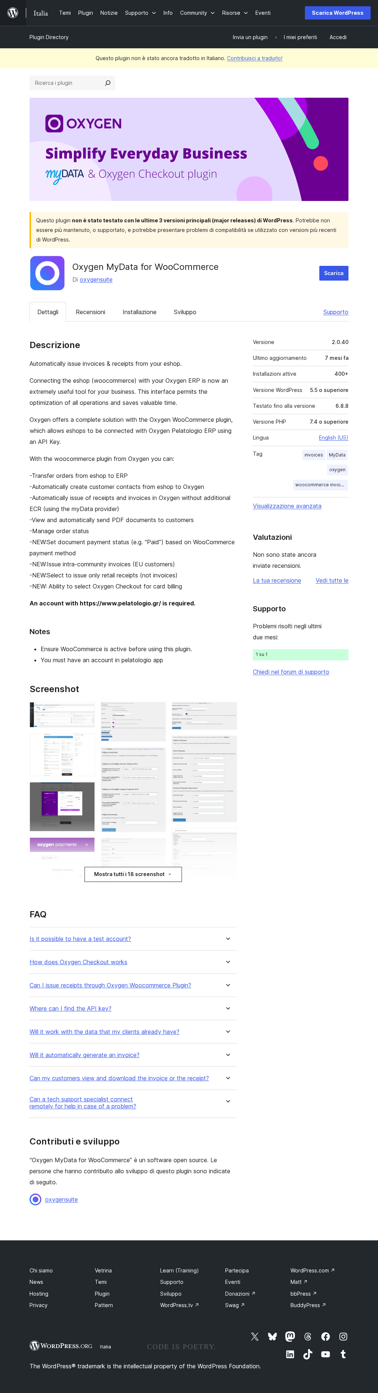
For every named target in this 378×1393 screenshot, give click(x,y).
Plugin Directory (49, 37)
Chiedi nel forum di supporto (291, 671)
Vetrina (103, 1270)
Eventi (232, 1282)
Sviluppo (185, 312)
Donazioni (240, 1293)
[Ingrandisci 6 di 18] (155, 712)
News (36, 1282)
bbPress (304, 1293)
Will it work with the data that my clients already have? (104, 1031)
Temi (101, 1282)
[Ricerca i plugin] (107, 83)
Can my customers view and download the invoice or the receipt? (119, 1078)
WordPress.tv (179, 1305)
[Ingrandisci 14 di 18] (227, 838)
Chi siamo (41, 1270)
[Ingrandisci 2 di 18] (85, 743)
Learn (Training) (179, 1270)
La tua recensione (277, 580)
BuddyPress (308, 1305)
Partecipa (237, 1270)
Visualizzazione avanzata (287, 506)
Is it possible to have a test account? (80, 938)
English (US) (333, 437)
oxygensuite (96, 279)
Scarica (334, 273)
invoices (314, 455)
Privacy (39, 1305)
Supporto (335, 312)
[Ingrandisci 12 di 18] (227, 712)
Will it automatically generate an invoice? (85, 1055)
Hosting (39, 1293)
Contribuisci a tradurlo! (254, 58)
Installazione (140, 312)
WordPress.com (313, 1270)
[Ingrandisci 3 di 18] (85, 792)
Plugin (102, 1293)
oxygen (337, 469)
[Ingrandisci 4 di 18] (85, 847)
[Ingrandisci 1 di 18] (85, 712)
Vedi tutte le (332, 580)
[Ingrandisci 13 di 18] (227, 745)
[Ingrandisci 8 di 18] (155, 848)
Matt (299, 1282)
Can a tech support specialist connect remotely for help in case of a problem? (83, 1103)
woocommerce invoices (321, 484)
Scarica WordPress (338, 13)
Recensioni (90, 312)
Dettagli (47, 312)
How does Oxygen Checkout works (78, 962)
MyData (337, 455)
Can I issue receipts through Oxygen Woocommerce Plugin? (110, 985)
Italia (105, 1346)
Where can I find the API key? (70, 1008)
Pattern (104, 1305)
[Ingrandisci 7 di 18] (155, 757)
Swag (235, 1305)
